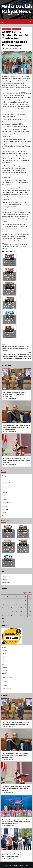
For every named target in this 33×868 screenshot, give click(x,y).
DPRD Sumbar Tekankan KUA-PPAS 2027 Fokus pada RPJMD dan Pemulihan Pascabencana (15, 394)
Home (4, 647)
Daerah (9, 29)
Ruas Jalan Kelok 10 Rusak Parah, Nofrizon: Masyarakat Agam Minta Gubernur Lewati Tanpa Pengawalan (16, 427)
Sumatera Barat (16, 29)
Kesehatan (5, 492)
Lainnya (4, 495)
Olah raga (5, 509)
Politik (4, 512)
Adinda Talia (17, 48)
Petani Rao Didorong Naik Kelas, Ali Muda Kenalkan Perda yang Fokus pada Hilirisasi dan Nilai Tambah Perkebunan (16, 821)
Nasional (4, 506)
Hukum (4, 490)
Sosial (4, 515)
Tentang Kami (6, 582)
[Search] (30, 22)
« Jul (2, 622)
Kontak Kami (6, 576)
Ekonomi (4, 487)
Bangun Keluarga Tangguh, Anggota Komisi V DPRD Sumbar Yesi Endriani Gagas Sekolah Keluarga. (16, 460)
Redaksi (4, 579)
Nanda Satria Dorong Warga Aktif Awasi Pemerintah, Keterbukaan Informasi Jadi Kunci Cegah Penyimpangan (14, 854)
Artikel (4, 29)
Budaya (4, 476)
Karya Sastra (7, 502)
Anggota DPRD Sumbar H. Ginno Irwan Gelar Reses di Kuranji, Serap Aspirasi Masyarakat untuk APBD (15, 347)
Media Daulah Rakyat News (16, 8)
